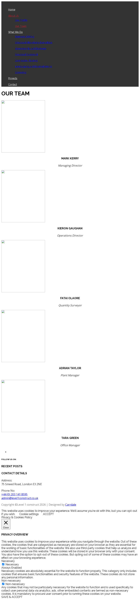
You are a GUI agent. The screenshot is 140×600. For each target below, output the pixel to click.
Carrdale (70, 504)
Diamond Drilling (24, 36)
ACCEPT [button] (48, 514)
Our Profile (21, 20)
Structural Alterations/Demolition (34, 42)
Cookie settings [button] (29, 514)
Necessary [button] (8, 561)
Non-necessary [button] (11, 580)
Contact (12, 84)
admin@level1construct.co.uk (19, 498)
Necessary (12, 564)
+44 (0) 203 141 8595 (14, 494)
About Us (13, 15)
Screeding (20, 72)
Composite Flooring (26, 60)
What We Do (15, 32)
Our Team (21, 26)
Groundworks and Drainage (30, 48)
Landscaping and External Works (33, 66)
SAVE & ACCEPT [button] (12, 597)
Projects (12, 78)
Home (11, 9)
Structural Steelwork (26, 54)
